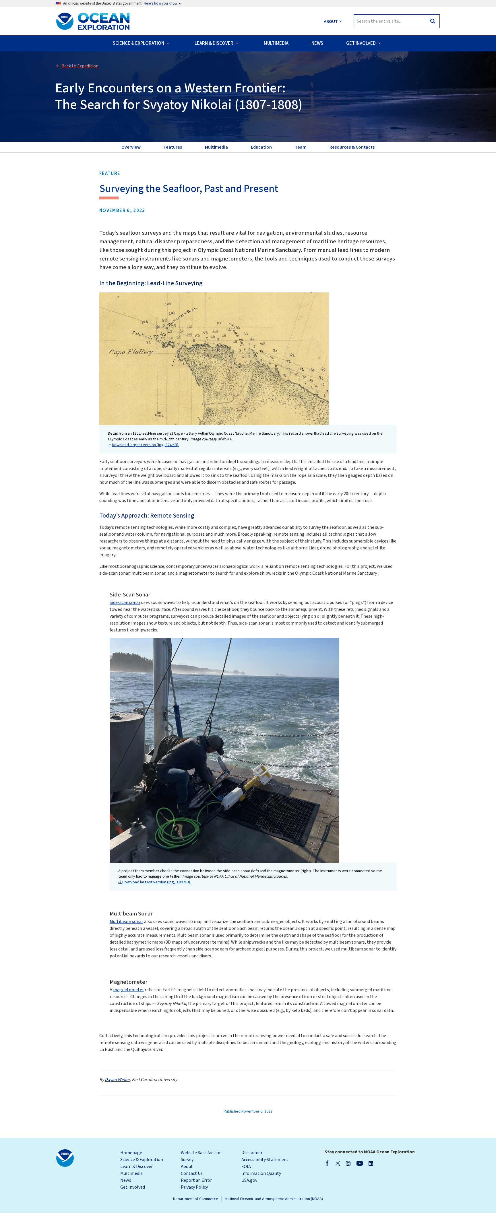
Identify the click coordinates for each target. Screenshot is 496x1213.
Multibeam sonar (126, 921)
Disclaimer (251, 1153)
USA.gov (249, 1180)
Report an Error (196, 1180)
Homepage (131, 1153)
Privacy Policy (194, 1187)
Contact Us (192, 1173)
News (125, 1180)
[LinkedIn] (371, 1163)
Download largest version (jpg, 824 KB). (145, 445)
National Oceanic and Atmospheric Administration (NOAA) (274, 1199)
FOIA (246, 1166)
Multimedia (131, 1173)
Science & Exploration (141, 1159)
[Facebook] (327, 1163)
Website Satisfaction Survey (201, 1156)
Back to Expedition (79, 66)
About (187, 1166)
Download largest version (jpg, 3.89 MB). (156, 882)
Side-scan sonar (125, 602)
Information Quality (261, 1173)
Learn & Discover (136, 1166)
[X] (338, 1163)
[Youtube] (359, 1163)
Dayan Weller (117, 1079)
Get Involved (132, 1187)
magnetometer (128, 990)
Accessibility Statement (264, 1159)
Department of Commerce (195, 1199)
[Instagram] (348, 1163)
